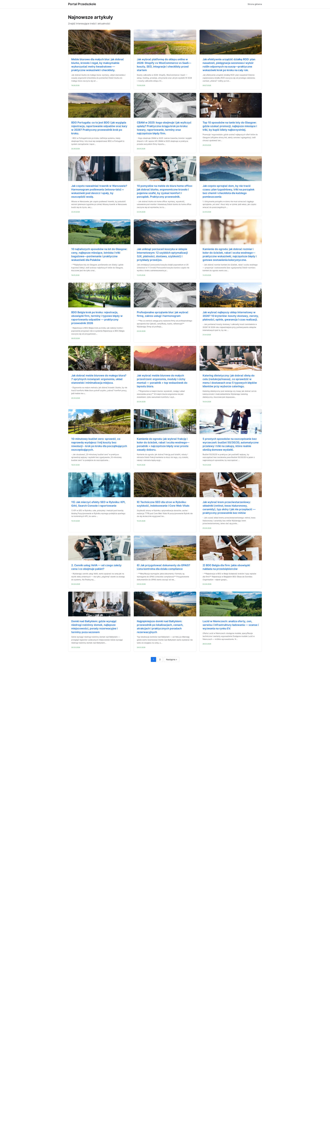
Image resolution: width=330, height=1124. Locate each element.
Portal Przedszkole (82, 4)
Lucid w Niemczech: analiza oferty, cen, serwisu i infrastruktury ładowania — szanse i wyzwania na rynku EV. (231, 625)
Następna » (171, 659)
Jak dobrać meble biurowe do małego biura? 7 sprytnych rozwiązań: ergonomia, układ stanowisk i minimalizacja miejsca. (98, 379)
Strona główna (255, 4)
